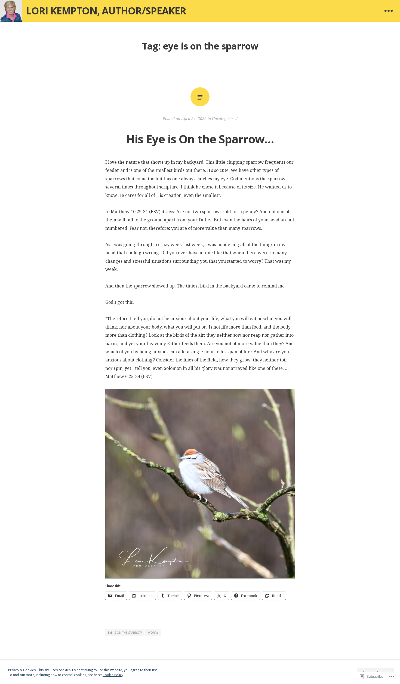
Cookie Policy (113, 675)
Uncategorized (225, 118)
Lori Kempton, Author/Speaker (106, 10)
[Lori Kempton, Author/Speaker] (11, 11)
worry (153, 633)
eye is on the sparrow (125, 633)
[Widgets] (388, 11)
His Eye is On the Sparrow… (200, 139)
